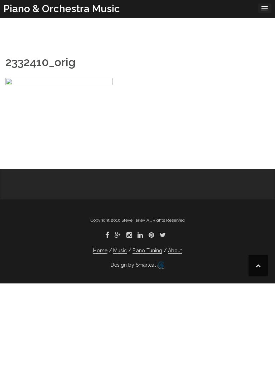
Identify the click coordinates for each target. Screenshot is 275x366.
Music (120, 250)
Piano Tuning (147, 250)
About (175, 250)
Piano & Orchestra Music (62, 9)
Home (100, 250)
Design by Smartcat (134, 265)
